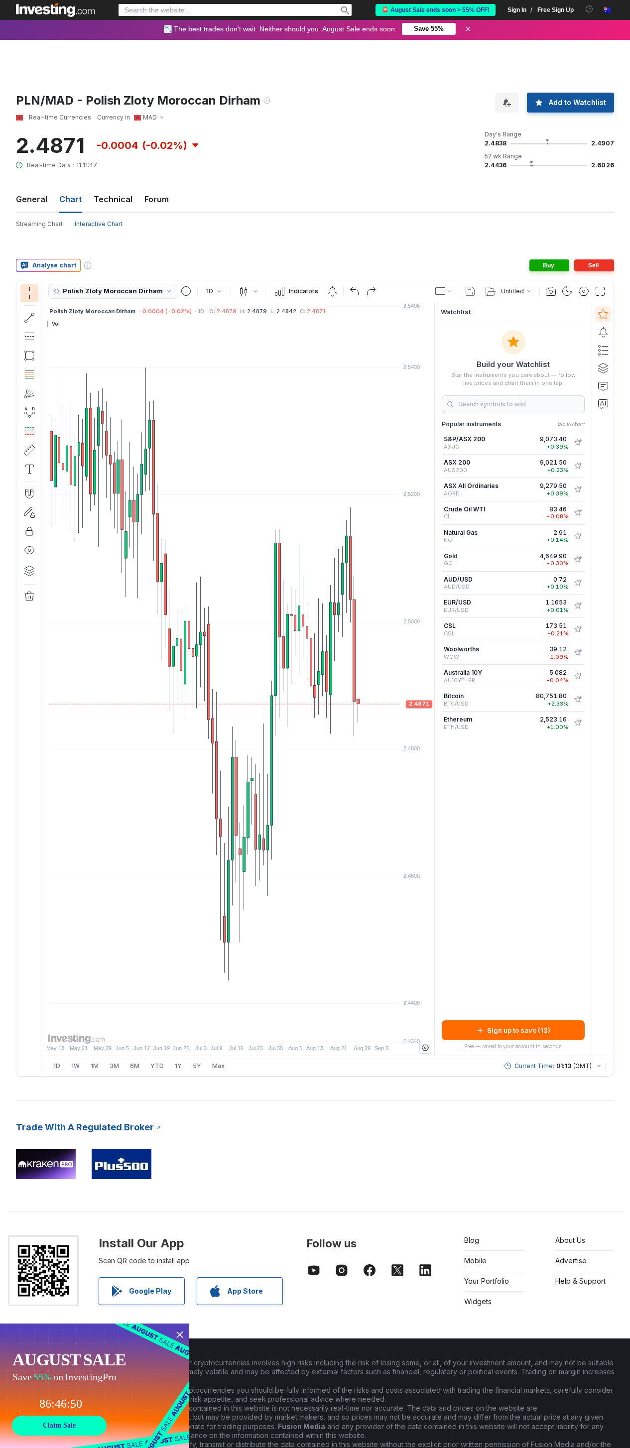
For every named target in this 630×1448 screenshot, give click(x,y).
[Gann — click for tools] (29, 393)
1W (75, 1066)
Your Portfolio (486, 1281)
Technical (113, 199)
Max (218, 1066)
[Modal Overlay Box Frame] (94, 1386)
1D (56, 1066)
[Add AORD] (578, 489)
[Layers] (29, 570)
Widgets (478, 1301)
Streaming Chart (39, 224)
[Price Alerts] (332, 291)
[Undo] (354, 291)
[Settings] (425, 1048)
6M (134, 1066)
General (31, 199)
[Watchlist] (603, 314)
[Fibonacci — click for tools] (29, 374)
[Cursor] (29, 293)
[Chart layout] (443, 291)
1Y (178, 1066)
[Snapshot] (550, 291)
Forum (156, 199)
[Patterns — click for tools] (29, 412)
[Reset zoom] (265, 1029)
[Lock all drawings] (29, 531)
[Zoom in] (225, 1029)
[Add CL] (578, 513)
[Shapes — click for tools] (29, 355)
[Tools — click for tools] (29, 450)
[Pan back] (238, 1029)
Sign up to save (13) (518, 1030)
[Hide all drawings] (29, 550)
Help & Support (580, 1281)
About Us (570, 1240)
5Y (197, 1066)
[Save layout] (470, 291)
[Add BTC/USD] (578, 700)
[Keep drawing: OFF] (29, 512)
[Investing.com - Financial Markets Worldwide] (55, 10)
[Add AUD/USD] (578, 583)
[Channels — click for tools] (29, 337)
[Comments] (603, 386)
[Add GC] (578, 560)
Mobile (475, 1260)
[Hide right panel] (431, 679)
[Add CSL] (578, 629)
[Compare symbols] (186, 291)
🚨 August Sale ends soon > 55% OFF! (435, 9)
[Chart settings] (583, 291)
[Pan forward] (252, 1029)
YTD (157, 1066)
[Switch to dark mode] (567, 291)
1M (95, 1066)
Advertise (571, 1260)
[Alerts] (603, 332)
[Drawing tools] (45, 678)
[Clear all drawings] (29, 596)
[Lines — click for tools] (29, 318)
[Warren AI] (603, 404)
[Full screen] (600, 291)
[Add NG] (578, 536)
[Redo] (371, 291)
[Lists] (603, 350)
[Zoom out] (211, 1029)
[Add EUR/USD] (578, 606)
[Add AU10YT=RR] (578, 676)
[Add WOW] (578, 653)
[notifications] (589, 9)
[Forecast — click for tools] (29, 431)
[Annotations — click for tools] (29, 469)
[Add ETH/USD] (578, 723)
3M (114, 1066)
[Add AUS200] (578, 466)
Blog (471, 1240)
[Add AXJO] (578, 443)
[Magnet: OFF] (29, 493)
